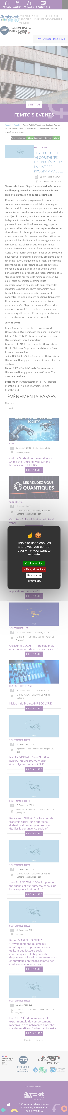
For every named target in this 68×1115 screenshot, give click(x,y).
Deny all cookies (35, 569)
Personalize (34, 575)
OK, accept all (35, 563)
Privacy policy (34, 580)
